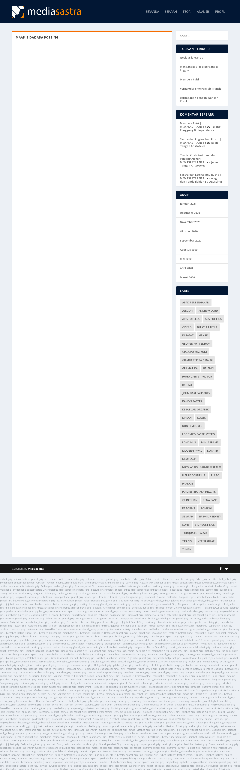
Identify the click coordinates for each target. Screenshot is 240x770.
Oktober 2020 (189, 231)
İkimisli (90, 676)
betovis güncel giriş (32, 579)
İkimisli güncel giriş (120, 708)
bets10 (182, 633)
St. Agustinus (205, 524)
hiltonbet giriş (202, 647)
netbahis (61, 690)
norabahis (11, 719)
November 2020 (190, 222)
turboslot (221, 633)
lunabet (163, 668)
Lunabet (122, 611)
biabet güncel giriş (67, 593)
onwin (36, 600)
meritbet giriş (149, 719)
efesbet (38, 690)
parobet (170, 722)
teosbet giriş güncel (190, 607)
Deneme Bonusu (123, 712)
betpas (42, 607)
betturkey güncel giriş (100, 604)
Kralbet (62, 579)
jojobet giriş (85, 593)
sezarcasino (45, 668)
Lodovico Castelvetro (198, 434)
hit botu (147, 661)
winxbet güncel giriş (16, 618)
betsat (93, 640)
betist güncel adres (183, 582)
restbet (4, 586)
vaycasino (44, 712)
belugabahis (51, 654)
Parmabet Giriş (8, 758)
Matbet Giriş (25, 593)
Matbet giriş (115, 737)
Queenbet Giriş (140, 694)
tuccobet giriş (181, 683)
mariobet (92, 762)
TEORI (187, 12)
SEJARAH (171, 12)
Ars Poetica (213, 319)
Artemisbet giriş (106, 697)
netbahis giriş (203, 672)
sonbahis (14, 715)
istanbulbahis (204, 597)
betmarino (150, 615)
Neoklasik (189, 459)
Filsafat (188, 335)
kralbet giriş (196, 611)
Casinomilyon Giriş (129, 600)
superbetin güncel (96, 647)
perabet (39, 651)
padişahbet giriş (9, 640)
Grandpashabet (59, 658)
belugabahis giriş (16, 694)
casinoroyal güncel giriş (112, 668)
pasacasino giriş (8, 672)
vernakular (206, 541)
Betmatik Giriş (81, 661)
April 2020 (186, 268)
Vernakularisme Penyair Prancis (200, 88)
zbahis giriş (19, 643)
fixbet (166, 579)
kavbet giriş (66, 729)
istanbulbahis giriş (154, 722)
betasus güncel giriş (168, 679)
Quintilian (189, 500)
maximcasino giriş (82, 665)
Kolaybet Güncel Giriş (219, 701)
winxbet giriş (25, 600)
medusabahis (16, 586)
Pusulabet (97, 633)
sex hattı (74, 658)
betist (56, 604)
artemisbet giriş (16, 651)
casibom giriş (7, 597)
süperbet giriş (119, 729)
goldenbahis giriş (149, 593)
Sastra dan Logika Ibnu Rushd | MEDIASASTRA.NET (200, 141)
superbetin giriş (75, 579)
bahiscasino (104, 640)
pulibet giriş (226, 589)
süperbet (5, 755)
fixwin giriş (165, 593)
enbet (24, 636)
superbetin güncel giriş (37, 622)
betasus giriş (69, 686)
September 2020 (190, 240)
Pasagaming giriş (9, 683)
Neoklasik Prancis (191, 57)
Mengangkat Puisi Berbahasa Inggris (199, 68)
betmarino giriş (20, 708)
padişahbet (7, 737)
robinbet (103, 615)
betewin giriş (32, 586)
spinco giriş (132, 582)
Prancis (187, 483)
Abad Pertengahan (195, 302)
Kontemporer (192, 426)
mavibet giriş (203, 676)
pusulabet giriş (99, 661)
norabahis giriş (90, 765)
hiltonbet (90, 579)
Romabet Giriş (25, 758)
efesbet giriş (28, 755)
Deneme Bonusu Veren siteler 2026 (39, 661)
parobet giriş (163, 625)
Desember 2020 (190, 213)
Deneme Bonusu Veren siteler (52, 701)
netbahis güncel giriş (144, 690)
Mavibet (170, 726)
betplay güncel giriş (127, 755)
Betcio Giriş (41, 589)
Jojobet (158, 579)
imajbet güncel (114, 589)
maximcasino (123, 694)
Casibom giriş (208, 715)
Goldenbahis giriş (37, 625)
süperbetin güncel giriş (34, 747)
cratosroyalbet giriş (176, 661)
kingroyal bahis (199, 762)
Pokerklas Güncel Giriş (227, 708)
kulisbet (200, 755)
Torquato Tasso (194, 533)
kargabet (38, 593)
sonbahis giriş (157, 636)
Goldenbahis (92, 668)
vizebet (101, 658)
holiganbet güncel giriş (205, 615)
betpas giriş (181, 704)
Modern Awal (192, 450)
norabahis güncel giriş (18, 615)
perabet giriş (211, 611)
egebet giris (226, 765)
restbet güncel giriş (161, 582)
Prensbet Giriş (213, 593)
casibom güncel (73, 600)
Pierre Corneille (194, 475)
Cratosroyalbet (143, 676)
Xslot (86, 600)
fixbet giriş (138, 579)
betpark (97, 607)
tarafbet (53, 625)
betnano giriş (17, 751)
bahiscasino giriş (54, 640)
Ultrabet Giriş (35, 636)
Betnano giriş (220, 629)
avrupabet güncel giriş (60, 765)
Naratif (212, 450)
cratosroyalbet (199, 604)
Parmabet (158, 733)
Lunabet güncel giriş (78, 690)
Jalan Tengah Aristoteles (199, 144)
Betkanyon (46, 586)
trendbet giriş (212, 582)
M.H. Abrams (209, 442)
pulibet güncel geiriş (45, 665)
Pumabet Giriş (210, 661)
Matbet (101, 672)
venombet (113, 654)
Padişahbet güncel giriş (33, 744)
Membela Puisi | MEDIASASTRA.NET (192, 124)
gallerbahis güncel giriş (178, 615)
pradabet (150, 597)
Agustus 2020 (188, 249)
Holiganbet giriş (134, 597)
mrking (3, 593)
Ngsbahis (145, 582)
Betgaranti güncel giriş (116, 633)
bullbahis (159, 765)
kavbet (50, 582)
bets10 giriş (154, 737)
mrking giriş (89, 694)
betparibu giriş (46, 672)
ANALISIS (203, 12)
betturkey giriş (212, 651)
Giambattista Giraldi (197, 360)
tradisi (187, 541)
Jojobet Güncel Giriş (135, 618)
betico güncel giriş (79, 758)
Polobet (31, 658)
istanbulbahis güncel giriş (104, 600)
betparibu (34, 676)
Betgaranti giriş (135, 722)
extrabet (226, 683)
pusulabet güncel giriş (31, 640)
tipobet (66, 683)
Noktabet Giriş (193, 690)
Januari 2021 (188, 203)
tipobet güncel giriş (83, 629)
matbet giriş (80, 651)
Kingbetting (172, 762)
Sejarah (187, 516)
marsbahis (125, 579)
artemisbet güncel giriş (108, 676)
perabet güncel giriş (107, 579)
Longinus (189, 442)
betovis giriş (187, 579)
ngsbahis (184, 762)
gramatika (190, 368)
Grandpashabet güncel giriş (68, 597)
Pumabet (40, 582)
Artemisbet (109, 607)
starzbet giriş (92, 704)
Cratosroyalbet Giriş (86, 586)
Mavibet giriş (61, 733)
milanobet (100, 683)
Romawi (206, 508)
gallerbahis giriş (96, 701)
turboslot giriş (148, 600)
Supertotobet (79, 615)
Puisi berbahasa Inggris (199, 492)
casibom (136, 604)
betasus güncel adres (139, 586)
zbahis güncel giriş (87, 697)
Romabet (31, 694)
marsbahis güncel (97, 618)
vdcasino (181, 715)
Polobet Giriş (225, 747)
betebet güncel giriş (49, 715)
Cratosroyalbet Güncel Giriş (111, 740)
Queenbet (133, 683)
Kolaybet (21, 704)
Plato (215, 475)
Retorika (188, 508)
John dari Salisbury (196, 393)
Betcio (149, 579)
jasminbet (212, 758)
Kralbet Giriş (141, 665)
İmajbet (102, 654)
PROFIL (220, 12)
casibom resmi (227, 726)
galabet (234, 607)
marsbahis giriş (180, 593)
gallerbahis (67, 715)
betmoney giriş (187, 676)
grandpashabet (8, 611)
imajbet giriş (228, 582)
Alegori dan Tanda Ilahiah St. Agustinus (201, 179)
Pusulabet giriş (36, 618)
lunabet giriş (62, 582)
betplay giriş (114, 651)
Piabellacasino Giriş (121, 762)
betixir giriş (175, 647)
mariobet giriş (85, 755)
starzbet (37, 697)
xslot (31, 604)
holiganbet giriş (227, 579)
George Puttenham (196, 343)
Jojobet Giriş (172, 607)
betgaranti (83, 589)
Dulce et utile (207, 327)
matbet (185, 611)
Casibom (100, 755)
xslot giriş (55, 683)
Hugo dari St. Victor (197, 376)
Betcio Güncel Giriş (120, 629)
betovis (219, 755)
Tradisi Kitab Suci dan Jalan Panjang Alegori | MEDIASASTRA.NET (198, 159)
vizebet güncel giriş (200, 729)
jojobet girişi (187, 765)
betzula (194, 618)
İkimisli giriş (67, 651)
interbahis (159, 726)
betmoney (26, 762)
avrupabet (75, 679)
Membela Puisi (189, 79)
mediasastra (36, 568)
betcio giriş (188, 694)
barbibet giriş (143, 651)
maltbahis (172, 597)
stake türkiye (172, 765)
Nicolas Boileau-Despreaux (201, 467)
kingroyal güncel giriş (213, 686)
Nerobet (194, 643)
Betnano (97, 593)
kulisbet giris (106, 765)
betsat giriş (228, 647)
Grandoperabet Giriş (110, 744)
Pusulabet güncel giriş (159, 654)
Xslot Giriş (222, 715)
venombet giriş (8, 665)
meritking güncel (95, 622)
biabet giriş (6, 579)
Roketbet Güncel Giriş (57, 722)
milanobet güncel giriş (11, 729)
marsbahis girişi (160, 651)
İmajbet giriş (119, 751)
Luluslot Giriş (216, 694)
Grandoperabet (58, 611)
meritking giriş (113, 622)
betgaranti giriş (173, 658)
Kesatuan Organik (195, 409)
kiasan (187, 417)
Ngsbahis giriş (51, 697)
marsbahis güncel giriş (116, 593)
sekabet (121, 586)
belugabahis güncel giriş (175, 618)
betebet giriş (56, 589)
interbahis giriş (128, 625)
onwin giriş (107, 636)
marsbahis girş (71, 633)
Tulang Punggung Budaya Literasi (200, 128)
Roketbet (112, 647)
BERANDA (152, 12)
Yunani (187, 549)
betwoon (53, 615)
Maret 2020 (187, 277)
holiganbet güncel (208, 600)
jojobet (10, 604)
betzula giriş (226, 661)
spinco (17, 579)
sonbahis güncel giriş (20, 686)
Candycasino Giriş (129, 679)
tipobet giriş (91, 597)
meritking (157, 586)
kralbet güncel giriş (125, 636)
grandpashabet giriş (69, 625)
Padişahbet (147, 643)
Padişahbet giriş (97, 651)
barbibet (189, 744)
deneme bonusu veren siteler (68, 643)
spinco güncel (193, 654)
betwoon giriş (183, 586)
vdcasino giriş (138, 654)
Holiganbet (55, 633)
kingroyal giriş (83, 607)
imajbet (102, 582)
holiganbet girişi (78, 712)
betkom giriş (34, 704)
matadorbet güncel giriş (104, 611)
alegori (187, 310)
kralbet (217, 597)
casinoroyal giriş (107, 586)
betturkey (65, 615)
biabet (171, 715)
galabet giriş (163, 751)
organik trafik (208, 733)
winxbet (134, 593)
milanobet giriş (116, 582)
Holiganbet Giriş (46, 679)
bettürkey (85, 633)
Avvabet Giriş (169, 604)
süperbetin (214, 625)
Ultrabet (165, 629)
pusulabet (93, 722)
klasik (201, 417)
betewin (175, 579)
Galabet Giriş (201, 636)
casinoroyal (12, 726)
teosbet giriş (66, 661)
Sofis (185, 524)
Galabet (161, 597)
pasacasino (176, 589)
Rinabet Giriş (221, 586)
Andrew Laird (208, 310)
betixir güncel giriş (130, 719)
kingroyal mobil (8, 722)
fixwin (235, 651)
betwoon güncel (110, 726)
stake (48, 762)
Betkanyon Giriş (207, 737)
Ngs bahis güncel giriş (139, 658)
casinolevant (176, 640)
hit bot (19, 622)
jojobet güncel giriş (108, 679)
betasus (47, 597)
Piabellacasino (139, 629)
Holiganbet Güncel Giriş (215, 607)
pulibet (199, 622)
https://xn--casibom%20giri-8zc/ (174, 719)
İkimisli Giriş (202, 765)
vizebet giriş (143, 729)
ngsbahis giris (192, 751)
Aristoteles (191, 319)
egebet (179, 744)
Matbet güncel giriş (194, 589)
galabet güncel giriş (123, 665)
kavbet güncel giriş (63, 586)
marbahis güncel (185, 722)
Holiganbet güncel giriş (12, 733)
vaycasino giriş (159, 633)
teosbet (107, 751)
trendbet (104, 597)
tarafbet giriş (82, 715)
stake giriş (169, 586)
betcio (16, 647)
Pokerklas (5, 708)
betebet (199, 582)
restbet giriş (20, 625)
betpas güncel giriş (206, 712)
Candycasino (63, 744)
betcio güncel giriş (160, 672)
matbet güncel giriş (64, 618)
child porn (150, 640)
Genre (203, 335)
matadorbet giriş (152, 604)
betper (166, 737)
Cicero (187, 327)
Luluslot (154, 665)
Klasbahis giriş (25, 611)
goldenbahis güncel (10, 582)
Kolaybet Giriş (7, 622)
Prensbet (83, 737)
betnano (183, 629)
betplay (171, 755)
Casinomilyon (149, 701)
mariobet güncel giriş (124, 640)
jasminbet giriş (222, 719)
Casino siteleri (216, 744)
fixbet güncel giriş (51, 686)
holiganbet (28, 582)
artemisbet (50, 579)
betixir (19, 690)
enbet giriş (129, 589)
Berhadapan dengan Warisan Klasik (199, 99)
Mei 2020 (185, 259)
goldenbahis (177, 600)
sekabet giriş (68, 607)
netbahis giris (202, 665)
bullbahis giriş (210, 726)
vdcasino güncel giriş (155, 715)
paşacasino (187, 622)
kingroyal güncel (74, 668)
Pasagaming (105, 712)
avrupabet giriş (199, 701)
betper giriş (174, 668)
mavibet (209, 708)
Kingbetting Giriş (94, 643)
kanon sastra (192, 401)
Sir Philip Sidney (210, 516)
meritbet (213, 579)
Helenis (208, 368)
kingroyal (21, 597)
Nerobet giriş (197, 593)
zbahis (60, 600)
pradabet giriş (68, 697)
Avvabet (68, 676)
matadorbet (76, 582)
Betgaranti (183, 604)
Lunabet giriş (133, 704)
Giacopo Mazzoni (194, 352)
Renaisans (210, 500)
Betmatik (93, 712)
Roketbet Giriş (116, 618)
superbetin (6, 643)
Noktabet (163, 589)
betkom (42, 694)
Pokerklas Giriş (53, 629)
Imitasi (187, 384)
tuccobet (80, 622)
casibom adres (39, 615)
